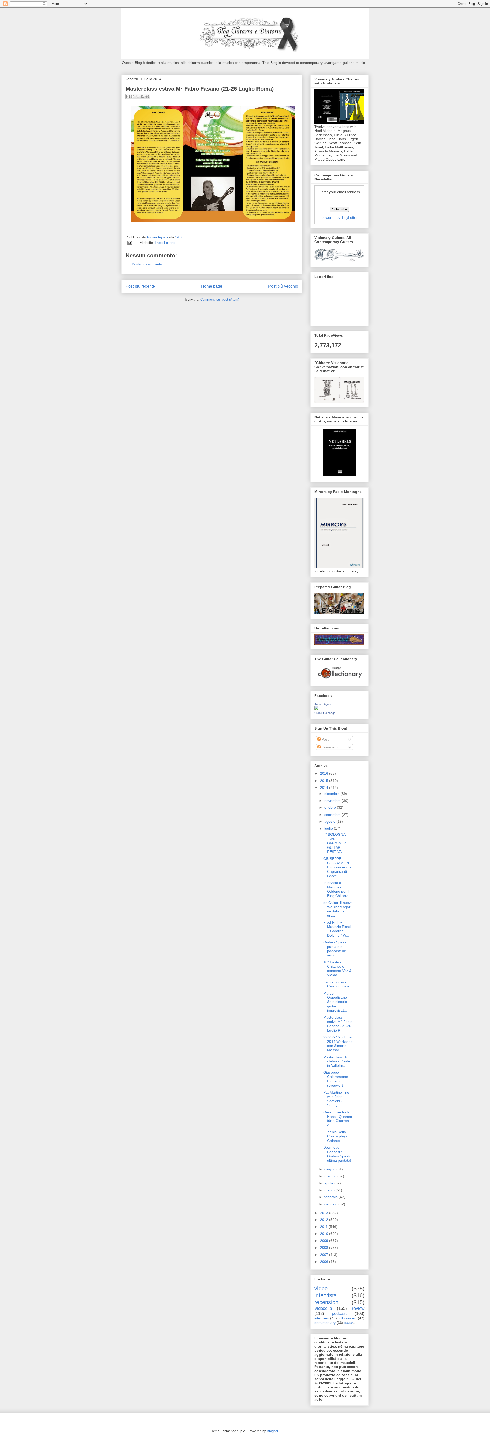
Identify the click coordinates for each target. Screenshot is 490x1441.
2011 (324, 1227)
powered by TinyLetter (340, 217)
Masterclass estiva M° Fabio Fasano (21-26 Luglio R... (337, 1023)
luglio (329, 828)
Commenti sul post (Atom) (219, 299)
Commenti (329, 747)
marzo (330, 1190)
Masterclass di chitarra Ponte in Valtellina (336, 1061)
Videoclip (323, 1308)
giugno (330, 1169)
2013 (324, 1213)
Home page (211, 286)
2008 (324, 1247)
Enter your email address (339, 192)
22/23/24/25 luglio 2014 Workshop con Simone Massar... (338, 1043)
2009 (324, 1241)
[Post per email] (129, 243)
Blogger (272, 1431)
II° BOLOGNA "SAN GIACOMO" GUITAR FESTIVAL (334, 843)
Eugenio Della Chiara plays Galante (335, 1136)
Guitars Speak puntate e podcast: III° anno (335, 948)
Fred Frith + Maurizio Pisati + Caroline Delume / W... (337, 928)
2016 (324, 773)
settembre (333, 815)
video (321, 1288)
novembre (333, 800)
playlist (348, 1322)
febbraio (331, 1197)
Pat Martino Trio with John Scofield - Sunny (336, 1098)
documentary (325, 1323)
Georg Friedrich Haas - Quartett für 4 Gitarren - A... (337, 1118)
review (358, 1308)
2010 (324, 1234)
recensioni (327, 1302)
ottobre (330, 807)
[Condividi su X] (137, 96)
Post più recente (140, 286)
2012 (324, 1220)
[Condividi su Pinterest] (147, 96)
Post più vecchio (283, 286)
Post (325, 739)
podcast (339, 1313)
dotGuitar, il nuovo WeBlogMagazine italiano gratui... (338, 909)
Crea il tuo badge (324, 713)
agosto (330, 821)
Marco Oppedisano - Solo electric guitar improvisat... (336, 1001)
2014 (324, 787)
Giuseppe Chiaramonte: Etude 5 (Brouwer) (336, 1078)
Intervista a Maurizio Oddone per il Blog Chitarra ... (337, 889)
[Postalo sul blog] (132, 96)
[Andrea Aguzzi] (316, 709)
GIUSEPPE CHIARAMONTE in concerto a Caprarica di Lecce (337, 867)
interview (321, 1318)
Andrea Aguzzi (157, 237)
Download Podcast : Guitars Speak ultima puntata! (337, 1153)
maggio (330, 1176)
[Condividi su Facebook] (142, 96)
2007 (324, 1255)
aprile (329, 1183)
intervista (325, 1295)
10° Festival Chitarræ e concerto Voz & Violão (337, 968)
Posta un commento (147, 264)
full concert (347, 1318)
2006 (324, 1262)
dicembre (332, 794)
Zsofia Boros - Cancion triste (336, 984)
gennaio (331, 1204)
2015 (324, 781)
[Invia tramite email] (127, 96)
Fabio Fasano (165, 243)
